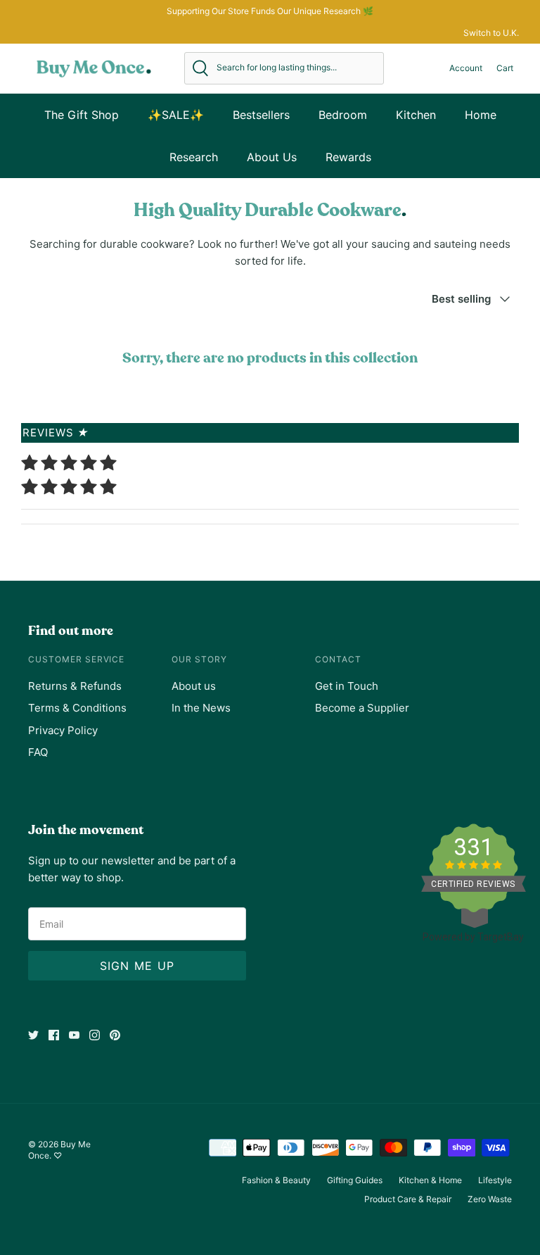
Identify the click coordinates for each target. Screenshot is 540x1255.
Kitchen (416, 115)
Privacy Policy (63, 730)
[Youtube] (74, 1035)
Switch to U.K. (491, 32)
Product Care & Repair (407, 1199)
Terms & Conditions (77, 707)
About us (194, 686)
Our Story (199, 659)
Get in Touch (346, 686)
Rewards (348, 157)
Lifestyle (495, 1180)
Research (193, 157)
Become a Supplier (362, 707)
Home (480, 115)
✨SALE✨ (176, 115)
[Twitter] (33, 1035)
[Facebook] (54, 1035)
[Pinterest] (115, 1035)
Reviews (55, 432)
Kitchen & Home (430, 1180)
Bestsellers (261, 115)
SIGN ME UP (137, 966)
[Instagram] (94, 1035)
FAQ (38, 752)
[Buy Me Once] (94, 68)
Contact (338, 659)
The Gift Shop (81, 115)
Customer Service (76, 659)
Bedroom (343, 115)
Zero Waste (490, 1199)
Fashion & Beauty (276, 1180)
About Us (272, 157)
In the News (201, 707)
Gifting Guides (354, 1180)
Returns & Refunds (75, 686)
